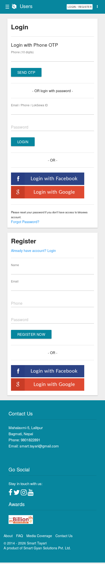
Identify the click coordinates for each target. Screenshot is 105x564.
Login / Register (80, 7)
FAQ (19, 535)
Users (26, 6)
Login (22, 141)
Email (15, 281)
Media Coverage (39, 535)
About (8, 535)
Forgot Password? (25, 221)
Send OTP (26, 72)
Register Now (31, 334)
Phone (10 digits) (22, 52)
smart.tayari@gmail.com (39, 445)
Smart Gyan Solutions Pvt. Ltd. (47, 547)
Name (15, 265)
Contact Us (64, 535)
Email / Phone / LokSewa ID (29, 105)
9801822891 (30, 439)
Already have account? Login (33, 250)
